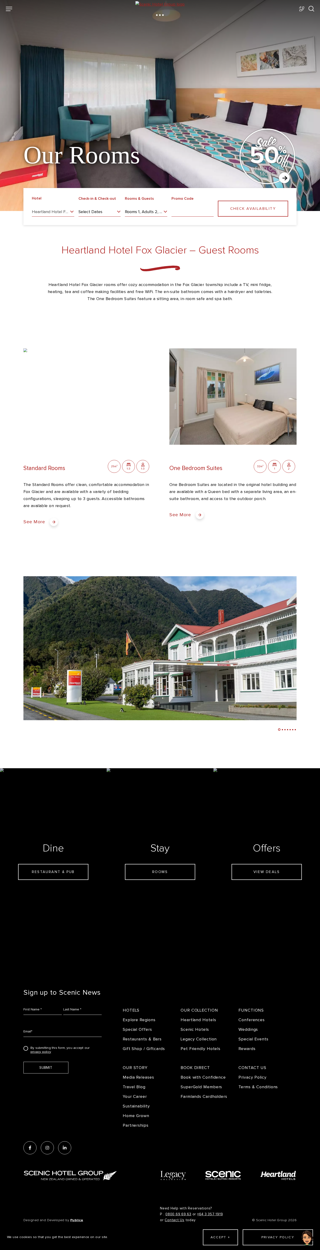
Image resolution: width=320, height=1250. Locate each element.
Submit (45, 1068)
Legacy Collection (199, 1039)
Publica (76, 1220)
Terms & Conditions (258, 1086)
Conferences (251, 1019)
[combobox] (53, 213)
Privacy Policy (252, 1077)
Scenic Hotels (195, 1029)
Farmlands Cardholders (204, 1096)
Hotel (36, 198)
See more (34, 521)
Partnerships (136, 1125)
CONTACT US (252, 1067)
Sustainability (136, 1106)
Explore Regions (139, 1019)
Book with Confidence (203, 1077)
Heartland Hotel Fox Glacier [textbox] (53, 212)
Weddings (248, 1029)
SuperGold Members (201, 1086)
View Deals (266, 872)
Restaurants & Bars (142, 1039)
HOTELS (131, 1010)
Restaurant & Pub (53, 872)
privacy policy (40, 1052)
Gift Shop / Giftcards (144, 1048)
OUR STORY (135, 1067)
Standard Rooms (44, 468)
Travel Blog (134, 1086)
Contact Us (174, 1220)
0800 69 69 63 (178, 1214)
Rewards (246, 1048)
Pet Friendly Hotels (200, 1048)
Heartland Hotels (198, 1019)
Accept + (220, 1237)
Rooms (160, 872)
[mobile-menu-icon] (9, 9)
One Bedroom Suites (195, 468)
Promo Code (182, 198)
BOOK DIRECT (195, 1067)
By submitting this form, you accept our (59, 1049)
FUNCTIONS (251, 1010)
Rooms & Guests (139, 198)
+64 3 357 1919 (210, 1214)
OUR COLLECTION (199, 1010)
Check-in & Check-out (97, 198)
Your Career (135, 1096)
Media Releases (138, 1077)
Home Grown (136, 1115)
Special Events (253, 1039)
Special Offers (137, 1029)
